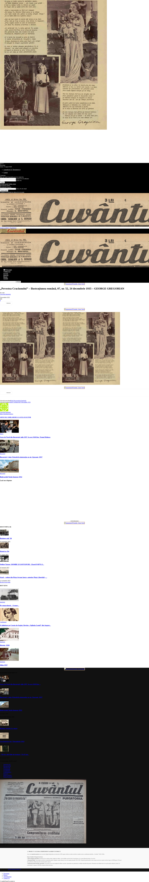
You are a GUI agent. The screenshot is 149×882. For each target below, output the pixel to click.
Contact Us (6, 878)
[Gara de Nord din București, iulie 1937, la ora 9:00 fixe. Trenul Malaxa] (9, 432)
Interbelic (5, 274)
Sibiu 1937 (4, 665)
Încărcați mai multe (5, 582)
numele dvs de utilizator (22, 178)
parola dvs (19, 180)
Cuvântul (5, 279)
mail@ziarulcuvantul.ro (14, 869)
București (5, 275)
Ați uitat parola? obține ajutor (8, 184)
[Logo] (13, 233)
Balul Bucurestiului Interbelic (18, 400)
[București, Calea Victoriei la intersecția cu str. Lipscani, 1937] (9, 452)
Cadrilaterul (3, 622)
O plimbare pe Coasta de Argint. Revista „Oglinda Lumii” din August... (25, 625)
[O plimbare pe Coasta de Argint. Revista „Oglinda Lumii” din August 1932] (9, 620)
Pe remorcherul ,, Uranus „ (9, 605)
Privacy (5, 875)
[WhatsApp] (35, 303)
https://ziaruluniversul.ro (6, 414)
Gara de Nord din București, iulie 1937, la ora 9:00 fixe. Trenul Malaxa (25, 437)
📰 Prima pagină (7, 270)
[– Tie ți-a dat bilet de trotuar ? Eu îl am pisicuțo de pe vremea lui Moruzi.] (4, 751)
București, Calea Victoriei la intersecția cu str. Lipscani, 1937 (21, 457)
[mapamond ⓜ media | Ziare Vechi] (74, 284)
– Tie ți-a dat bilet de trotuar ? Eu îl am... (14, 754)
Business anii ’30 (6, 538)
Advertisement (7, 876)
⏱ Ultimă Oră (6, 272)
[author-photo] (4, 411)
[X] (23, 303)
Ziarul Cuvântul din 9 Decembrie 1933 (20, 402)
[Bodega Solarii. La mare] (4, 725)
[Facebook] (17, 303)
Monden (5, 277)
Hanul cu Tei (4, 551)
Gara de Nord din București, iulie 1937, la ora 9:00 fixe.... (20, 684)
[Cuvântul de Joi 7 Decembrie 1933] (4, 738)
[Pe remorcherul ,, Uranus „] (9, 600)
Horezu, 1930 (4, 645)
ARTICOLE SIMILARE (7, 417)
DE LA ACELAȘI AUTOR (23, 417)
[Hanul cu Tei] (4, 548)
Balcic (1, 434)
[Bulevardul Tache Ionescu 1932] (9, 472)
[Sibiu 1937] (9, 660)
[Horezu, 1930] (9, 640)
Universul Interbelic (5, 294)
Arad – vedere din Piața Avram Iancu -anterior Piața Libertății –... (23, 577)
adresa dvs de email (21, 188)
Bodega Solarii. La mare (8, 728)
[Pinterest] (29, 303)
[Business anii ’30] (4, 535)
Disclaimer (6, 873)
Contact (5, 172)
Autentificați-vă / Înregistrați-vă (11, 169)
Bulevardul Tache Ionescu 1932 (11, 477)
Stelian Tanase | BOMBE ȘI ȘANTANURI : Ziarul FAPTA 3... (22, 564)
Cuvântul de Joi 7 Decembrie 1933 (12, 741)
